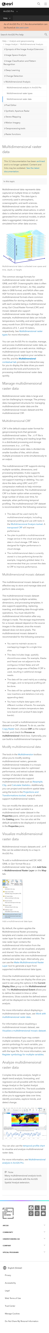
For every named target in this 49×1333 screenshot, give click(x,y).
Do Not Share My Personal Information (21, 1321)
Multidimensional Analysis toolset (27, 524)
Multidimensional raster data (19, 99)
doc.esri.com (22, 27)
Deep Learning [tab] (13, 70)
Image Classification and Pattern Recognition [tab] (20, 63)
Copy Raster (8, 729)
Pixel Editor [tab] (11, 105)
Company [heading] (7, 1246)
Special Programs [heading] (11, 1252)
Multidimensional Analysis (31, 44)
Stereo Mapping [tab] (13, 116)
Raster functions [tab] (13, 134)
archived (41, 161)
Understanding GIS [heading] (11, 1239)
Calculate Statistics (21, 785)
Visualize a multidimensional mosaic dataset (24, 1030)
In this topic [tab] (9, 181)
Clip (4, 785)
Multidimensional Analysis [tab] (18, 82)
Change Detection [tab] (14, 76)
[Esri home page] (7, 4)
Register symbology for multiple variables (23, 1054)
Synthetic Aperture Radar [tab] (17, 111)
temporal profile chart (34, 1145)
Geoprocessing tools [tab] (15, 128)
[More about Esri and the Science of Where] (8, 1213)
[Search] (39, 4)
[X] (37, 1207)
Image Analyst (11, 44)
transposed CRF (14, 527)
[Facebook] (31, 1207)
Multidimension (25, 754)
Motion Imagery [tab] (13, 122)
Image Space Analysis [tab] (16, 55)
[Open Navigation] (45, 4)
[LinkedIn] (43, 1207)
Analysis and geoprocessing (21, 41)
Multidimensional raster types (19, 93)
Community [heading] (8, 1232)
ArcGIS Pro (8, 11)
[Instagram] (37, 1213)
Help (5, 18)
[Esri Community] (31, 1213)
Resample (37, 781)
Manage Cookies (12, 1313)
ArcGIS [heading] (6, 1225)
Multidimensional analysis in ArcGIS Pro (24, 87)
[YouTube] (43, 1213)
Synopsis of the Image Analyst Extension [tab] (25, 49)
